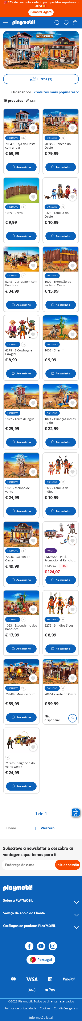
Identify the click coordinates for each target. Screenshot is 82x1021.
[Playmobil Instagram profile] (53, 946)
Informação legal (41, 1018)
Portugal (44, 959)
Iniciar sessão (67, 864)
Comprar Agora (41, 12)
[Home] (23, 22)
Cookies (45, 1008)
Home (11, 828)
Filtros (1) (44, 79)
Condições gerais (66, 1008)
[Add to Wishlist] (33, 128)
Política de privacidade (20, 1008)
